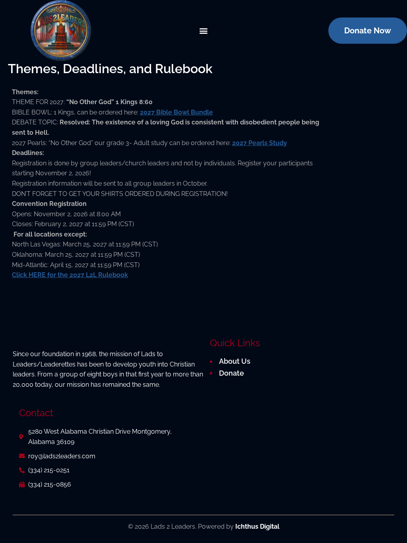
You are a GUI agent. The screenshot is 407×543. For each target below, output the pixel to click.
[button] (203, 30)
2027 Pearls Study (259, 143)
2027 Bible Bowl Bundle (176, 112)
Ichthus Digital (257, 526)
